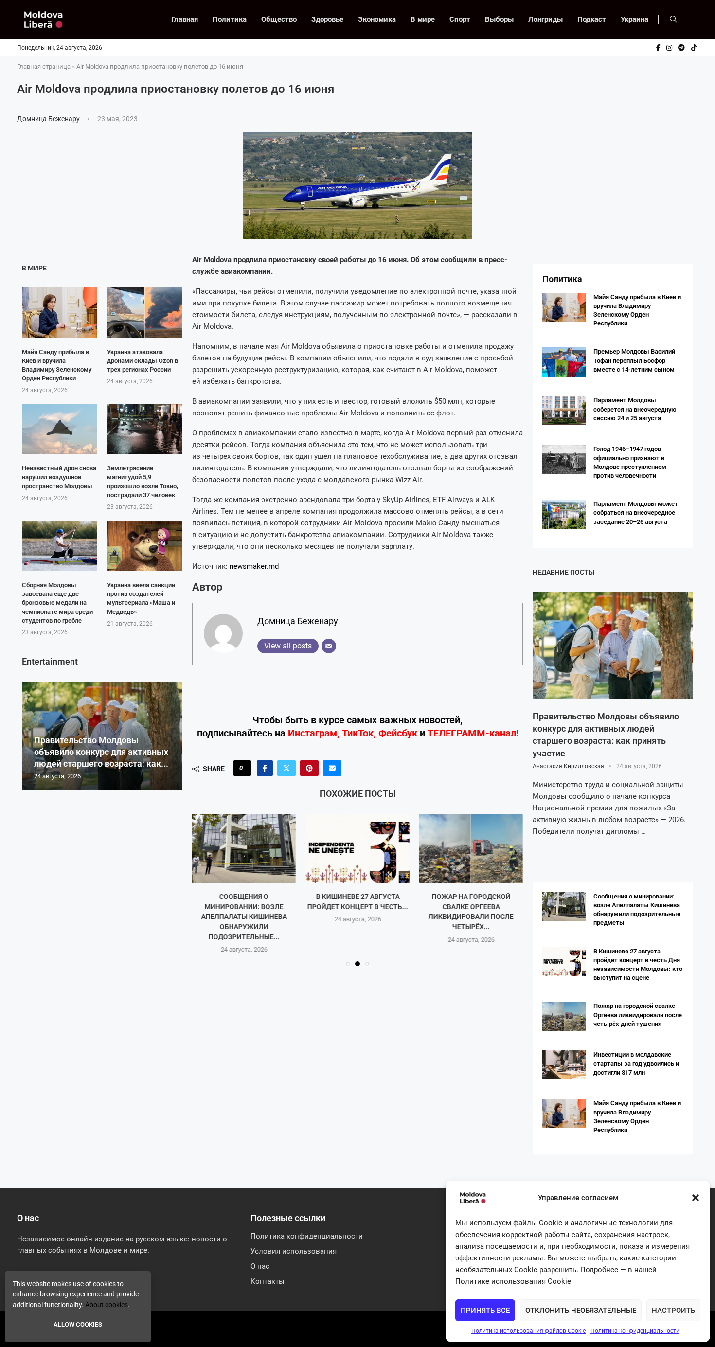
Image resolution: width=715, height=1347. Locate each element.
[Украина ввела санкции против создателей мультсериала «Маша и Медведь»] (144, 546)
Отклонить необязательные (580, 1310)
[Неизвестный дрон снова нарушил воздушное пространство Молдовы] (59, 429)
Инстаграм (312, 733)
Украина (634, 19)
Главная (184, 19)
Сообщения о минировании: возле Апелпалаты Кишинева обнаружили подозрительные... (244, 916)
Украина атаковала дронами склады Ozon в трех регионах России (142, 360)
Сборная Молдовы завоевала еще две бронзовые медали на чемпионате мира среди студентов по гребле (57, 602)
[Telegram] (681, 48)
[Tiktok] (694, 48)
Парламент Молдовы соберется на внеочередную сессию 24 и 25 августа (635, 408)
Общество (279, 19)
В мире (423, 19)
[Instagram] (669, 48)
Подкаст (591, 19)
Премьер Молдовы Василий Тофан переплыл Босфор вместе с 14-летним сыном (634, 360)
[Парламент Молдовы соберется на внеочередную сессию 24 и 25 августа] (564, 410)
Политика (230, 19)
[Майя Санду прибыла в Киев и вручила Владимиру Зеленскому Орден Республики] (59, 312)
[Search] (673, 19)
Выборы (499, 19)
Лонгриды (545, 19)
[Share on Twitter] (286, 768)
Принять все (485, 1310)
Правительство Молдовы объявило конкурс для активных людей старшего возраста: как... (101, 752)
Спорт (459, 19)
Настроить (673, 1310)
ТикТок (358, 733)
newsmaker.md (254, 566)
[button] (695, 1198)
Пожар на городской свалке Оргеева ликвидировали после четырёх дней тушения (637, 1014)
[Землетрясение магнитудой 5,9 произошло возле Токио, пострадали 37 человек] (144, 429)
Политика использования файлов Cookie (528, 1331)
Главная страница (44, 66)
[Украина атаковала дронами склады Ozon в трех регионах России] (144, 312)
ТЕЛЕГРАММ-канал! (473, 733)
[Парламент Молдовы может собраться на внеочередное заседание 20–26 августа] (564, 514)
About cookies (106, 1305)
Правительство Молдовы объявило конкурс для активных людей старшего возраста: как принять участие (606, 734)
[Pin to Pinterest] (309, 768)
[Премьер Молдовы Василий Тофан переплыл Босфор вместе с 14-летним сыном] (564, 362)
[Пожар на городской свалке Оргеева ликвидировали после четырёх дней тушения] (471, 848)
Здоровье (327, 19)
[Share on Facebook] (265, 768)
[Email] (329, 646)
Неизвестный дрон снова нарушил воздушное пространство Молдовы (59, 477)
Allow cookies (78, 1324)
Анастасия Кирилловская (568, 766)
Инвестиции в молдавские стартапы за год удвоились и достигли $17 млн (636, 1063)
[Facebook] (658, 48)
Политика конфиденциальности (634, 1331)
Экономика (377, 19)
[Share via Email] (332, 768)
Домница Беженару (49, 119)
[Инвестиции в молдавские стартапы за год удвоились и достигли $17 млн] (564, 1064)
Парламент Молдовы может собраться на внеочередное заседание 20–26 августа (635, 512)
